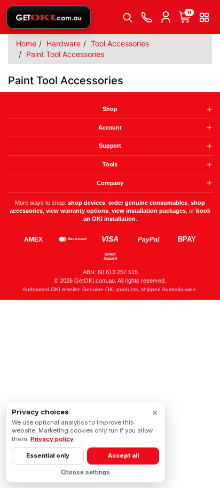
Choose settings (85, 472)
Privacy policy (52, 439)
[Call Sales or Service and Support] (146, 17)
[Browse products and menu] (204, 17)
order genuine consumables (147, 202)
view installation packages (149, 210)
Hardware (63, 43)
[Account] (165, 17)
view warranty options (77, 210)
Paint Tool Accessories (65, 54)
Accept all (123, 455)
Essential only (47, 455)
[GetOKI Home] (48, 17)
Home (26, 43)
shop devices (86, 202)
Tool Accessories (120, 43)
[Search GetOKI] (127, 17)
